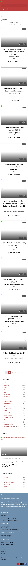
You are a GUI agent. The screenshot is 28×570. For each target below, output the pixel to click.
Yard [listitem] (5, 419)
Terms (3, 558)
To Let (3, 517)
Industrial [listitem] (6, 385)
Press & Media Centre (7, 542)
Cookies (12, 558)
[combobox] (16, 24)
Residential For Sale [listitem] (9, 482)
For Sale (3, 515)
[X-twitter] (21, 564)
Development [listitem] (7, 403)
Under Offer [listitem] (7, 484)
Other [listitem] (5, 410)
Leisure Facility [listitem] (8, 415)
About (3, 549)
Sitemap (3, 559)
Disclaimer (18, 558)
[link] (14, 37)
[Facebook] (26, 564)
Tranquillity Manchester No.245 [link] (11, 458)
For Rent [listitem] (6, 477)
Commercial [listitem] (7, 408)
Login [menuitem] (3, 9)
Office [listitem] (5, 383)
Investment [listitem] (7, 399)
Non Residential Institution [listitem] (11, 426)
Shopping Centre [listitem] (8, 417)
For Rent (23, 29)
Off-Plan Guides (5, 526)
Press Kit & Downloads (7, 544)
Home (3, 16)
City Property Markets (7, 537)
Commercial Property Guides (9, 519)
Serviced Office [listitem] (8, 401)
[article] (14, 453)
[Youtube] (18, 564)
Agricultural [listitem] (7, 406)
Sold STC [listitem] (6, 486)
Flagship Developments (7, 528)
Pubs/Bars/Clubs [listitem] (8, 424)
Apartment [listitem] (7, 394)
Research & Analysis (6, 535)
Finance (3, 553)
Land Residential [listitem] (8, 413)
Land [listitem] (5, 392)
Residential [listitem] (7, 396)
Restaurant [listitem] (7, 422)
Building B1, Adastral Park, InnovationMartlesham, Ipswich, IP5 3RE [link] (14, 90)
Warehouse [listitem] (7, 390)
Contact (3, 551)
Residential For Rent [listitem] (9, 489)
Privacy (7, 558)
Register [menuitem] (9, 9)
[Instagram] (23, 564)
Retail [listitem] (5, 387)
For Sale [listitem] (6, 480)
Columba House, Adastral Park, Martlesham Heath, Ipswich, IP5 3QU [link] (14, 51)
